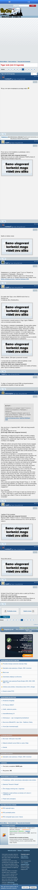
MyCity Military (3, 61)
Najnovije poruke (12, 850)
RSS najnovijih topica (8, 808)
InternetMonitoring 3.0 (8, 713)
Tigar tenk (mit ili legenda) (24, 61)
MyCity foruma (11, 882)
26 (8, 69)
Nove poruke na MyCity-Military (10, 660)
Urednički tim (26, 850)
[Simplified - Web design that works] (26, 869)
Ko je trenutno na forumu (8, 825)
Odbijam (33, 887)
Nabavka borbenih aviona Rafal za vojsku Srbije (15, 743)
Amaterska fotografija (8, 700)
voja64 (7, 142)
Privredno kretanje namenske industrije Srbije (15, 664)
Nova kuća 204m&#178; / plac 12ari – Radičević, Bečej (17, 722)
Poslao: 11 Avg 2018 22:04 (17, 584)
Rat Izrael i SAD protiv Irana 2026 (12, 738)
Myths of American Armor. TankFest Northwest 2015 (15, 279)
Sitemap (20, 850)
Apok (6, 263)
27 (11, 69)
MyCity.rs (26, 855)
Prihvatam (25, 887)
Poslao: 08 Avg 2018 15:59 (17, 287)
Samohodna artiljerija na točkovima (12, 676)
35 (34, 69)
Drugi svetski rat (12, 61)
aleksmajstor (9, 393)
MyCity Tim (15, 883)
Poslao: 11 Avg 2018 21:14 (19, 549)
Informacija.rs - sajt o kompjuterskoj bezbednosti (16, 718)
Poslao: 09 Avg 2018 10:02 (21, 393)
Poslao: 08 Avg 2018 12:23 (19, 226)
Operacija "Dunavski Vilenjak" (11, 784)
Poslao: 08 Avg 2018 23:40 (13, 374)
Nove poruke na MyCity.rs (8, 697)
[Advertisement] (19, 40)
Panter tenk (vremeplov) (9, 798)
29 (17, 69)
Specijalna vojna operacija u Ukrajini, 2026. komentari (17, 668)
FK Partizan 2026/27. (8, 705)
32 (25, 69)
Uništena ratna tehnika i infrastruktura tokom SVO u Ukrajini (19, 687)
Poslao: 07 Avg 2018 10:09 (19, 79)
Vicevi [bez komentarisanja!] (10, 726)
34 (31, 69)
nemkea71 (8, 79)
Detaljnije (27, 831)
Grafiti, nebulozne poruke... (10, 709)
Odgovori (6, 617)
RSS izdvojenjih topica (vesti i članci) (13, 817)
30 (20, 69)
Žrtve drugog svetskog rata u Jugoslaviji (13, 788)
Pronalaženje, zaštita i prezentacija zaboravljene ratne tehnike (19, 780)
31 (23, 69)
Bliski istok (6, 672)
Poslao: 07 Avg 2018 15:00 (17, 142)
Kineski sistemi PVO (8, 691)
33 (28, 69)
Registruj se (4, 137)
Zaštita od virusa (24, 857)
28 (14, 69)
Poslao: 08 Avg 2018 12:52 (16, 263)
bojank (3, 374)
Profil (4, 134)
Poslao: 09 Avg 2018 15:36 (17, 505)
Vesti (22, 855)
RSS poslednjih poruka (9, 812)
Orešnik (5, 747)
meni (9, 2)
